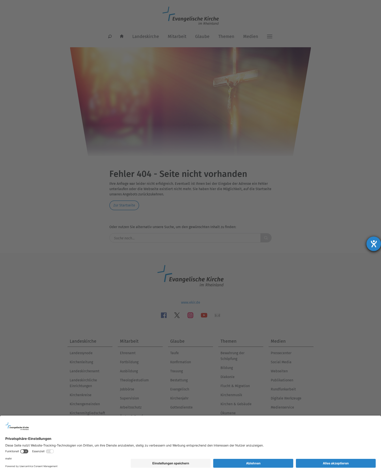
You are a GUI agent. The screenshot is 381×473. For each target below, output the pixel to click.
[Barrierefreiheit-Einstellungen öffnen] (373, 243)
